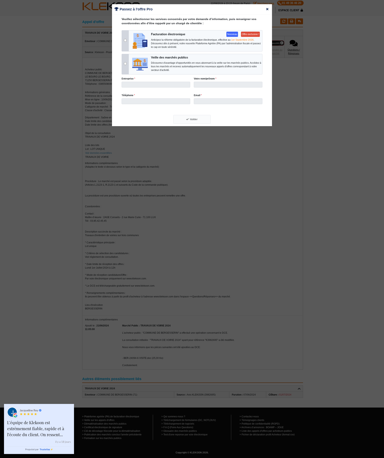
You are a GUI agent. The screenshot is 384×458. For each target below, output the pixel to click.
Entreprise (128, 78)
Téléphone (128, 95)
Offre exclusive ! (250, 34)
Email (198, 95)
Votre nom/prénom (205, 78)
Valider (194, 119)
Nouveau (232, 34)
